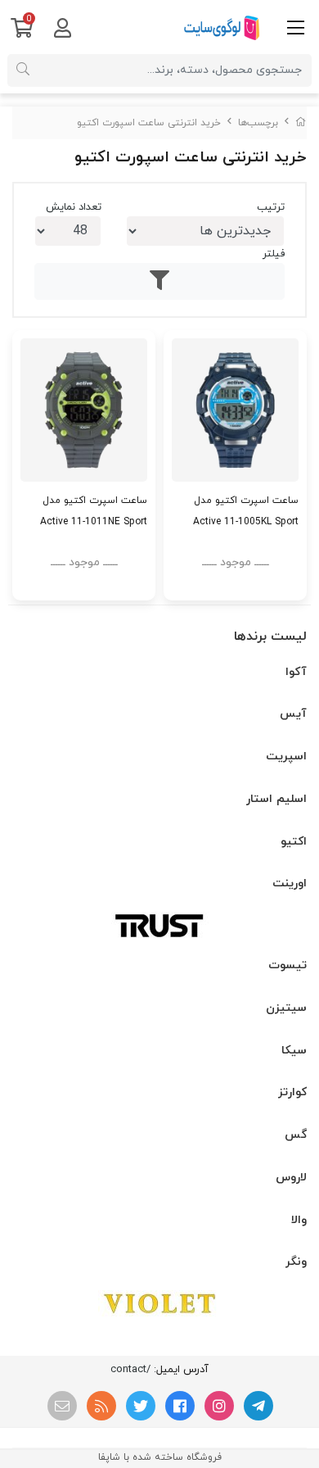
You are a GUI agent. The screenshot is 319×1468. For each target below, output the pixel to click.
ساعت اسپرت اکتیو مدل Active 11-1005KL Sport (246, 511)
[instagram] (219, 1405)
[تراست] (159, 925)
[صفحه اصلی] (301, 122)
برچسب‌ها (258, 122)
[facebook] (180, 1405)
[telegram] (258, 1405)
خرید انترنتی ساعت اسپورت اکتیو (149, 122)
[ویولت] (159, 1303)
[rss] (101, 1405)
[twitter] (140, 1405)
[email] (62, 1405)
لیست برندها (270, 637)
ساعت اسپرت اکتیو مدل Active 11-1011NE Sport (93, 511)
